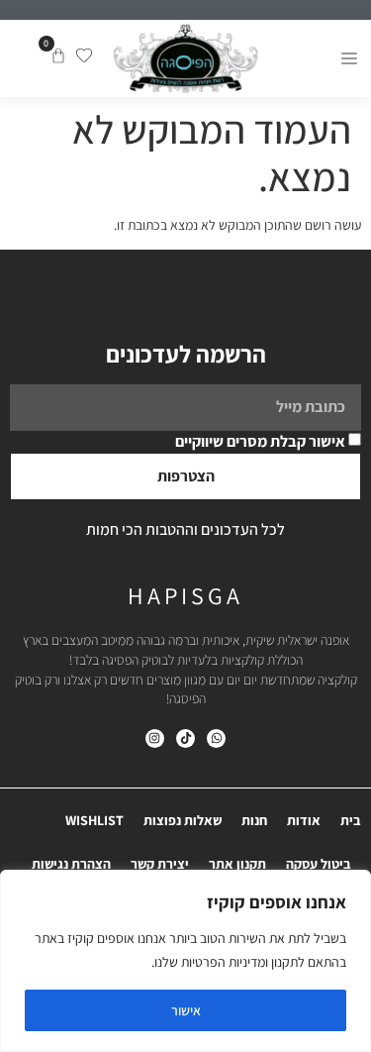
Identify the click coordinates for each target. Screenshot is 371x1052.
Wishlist (94, 820)
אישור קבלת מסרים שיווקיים (260, 441)
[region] (185, 961)
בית (350, 820)
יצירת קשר (160, 864)
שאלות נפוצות (182, 820)
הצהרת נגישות (71, 864)
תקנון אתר (237, 864)
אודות (304, 820)
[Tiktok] (185, 738)
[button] (348, 58)
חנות (254, 820)
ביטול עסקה (318, 864)
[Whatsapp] (216, 738)
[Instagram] (154, 738)
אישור (186, 1010)
